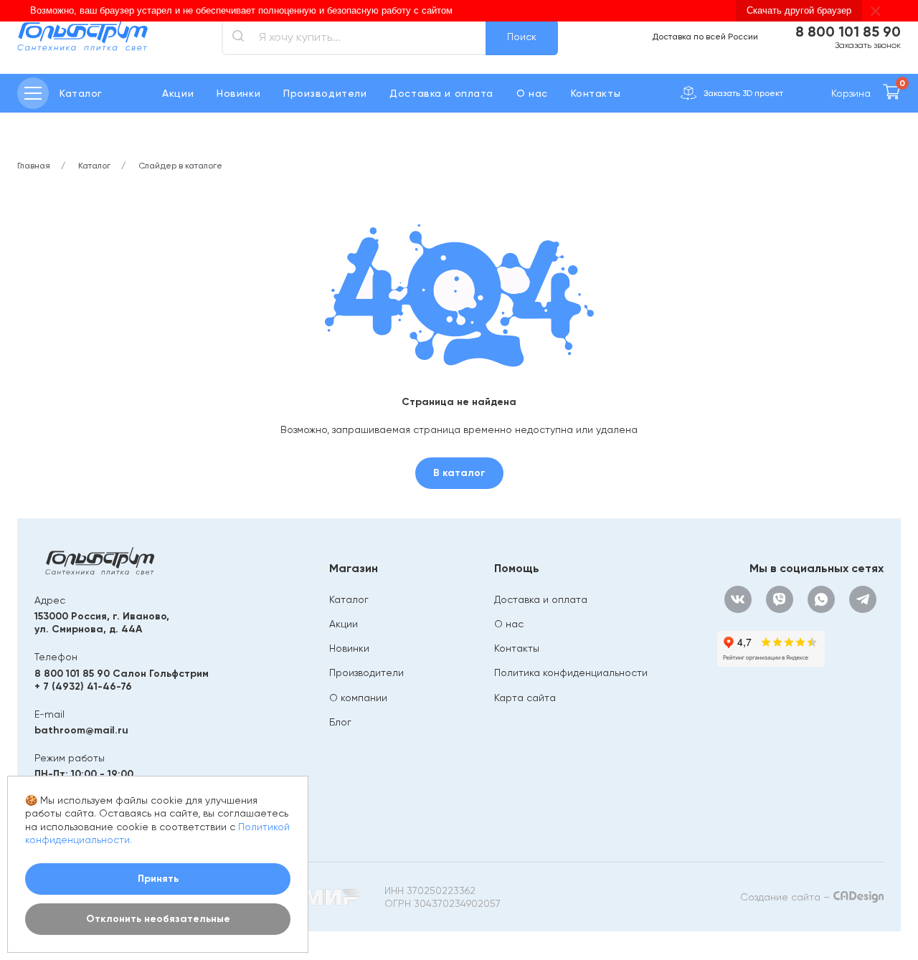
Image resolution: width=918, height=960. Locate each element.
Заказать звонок (868, 45)
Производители (324, 93)
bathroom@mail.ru (81, 730)
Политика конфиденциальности (571, 672)
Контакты (595, 93)
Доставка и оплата (441, 93)
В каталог (459, 473)
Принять (158, 879)
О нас (532, 93)
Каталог (349, 599)
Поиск (521, 36)
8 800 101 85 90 (848, 31)
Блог (340, 722)
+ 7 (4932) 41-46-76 (83, 686)
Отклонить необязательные (158, 919)
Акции (178, 93)
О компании (358, 697)
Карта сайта (525, 697)
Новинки (238, 93)
